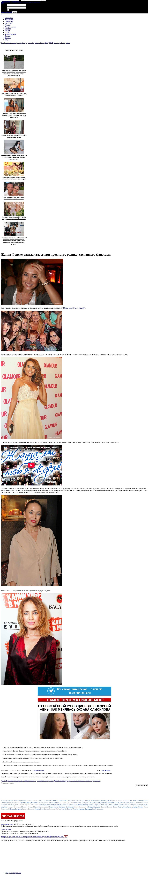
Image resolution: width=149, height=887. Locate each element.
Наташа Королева (93, 807)
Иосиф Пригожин (46, 804)
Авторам (4, 837)
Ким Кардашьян (80, 804)
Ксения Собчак (118, 805)
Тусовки (8, 29)
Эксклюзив (9, 18)
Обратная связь (6, 829)
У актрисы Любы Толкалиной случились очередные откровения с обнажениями (14, 218)
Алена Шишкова (32, 800)
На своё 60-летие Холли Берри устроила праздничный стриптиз (14, 136)
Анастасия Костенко (75, 800)
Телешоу (8, 36)
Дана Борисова (100, 802)
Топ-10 (7, 30)
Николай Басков (106, 807)
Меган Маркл (53, 807)
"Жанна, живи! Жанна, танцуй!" (74, 308)
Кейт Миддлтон (68, 804)
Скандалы (8, 23)
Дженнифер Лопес (112, 802)
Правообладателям (14, 837)
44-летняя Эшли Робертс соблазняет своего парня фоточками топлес (14, 198)
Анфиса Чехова (14, 802)
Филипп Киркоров (85, 809)
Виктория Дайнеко (67, 802)
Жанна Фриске (38, 770)
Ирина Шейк (57, 804)
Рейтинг (8, 38)
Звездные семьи (10, 27)
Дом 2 (16, 805)
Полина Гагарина (16, 809)
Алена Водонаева (20, 800)
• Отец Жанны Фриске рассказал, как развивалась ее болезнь (20, 762)
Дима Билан (130, 802)
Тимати (75, 809)
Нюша (115, 807)
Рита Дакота (44, 809)
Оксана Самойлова (124, 807)
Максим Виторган (14, 807)
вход (2, 3)
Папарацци (9, 21)
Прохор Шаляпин (28, 809)
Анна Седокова (138, 800)
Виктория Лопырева (81, 802)
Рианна (37, 809)
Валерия (34, 802)
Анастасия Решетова (90, 800)
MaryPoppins (106, 770)
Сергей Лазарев (66, 809)
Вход (6, 40)
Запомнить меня (14, 10)
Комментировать (141, 785)
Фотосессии (9, 19)
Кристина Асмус (92, 804)
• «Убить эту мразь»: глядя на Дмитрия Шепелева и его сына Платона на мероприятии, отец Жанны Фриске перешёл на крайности (42, 747)
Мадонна (4, 807)
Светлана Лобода (55, 809)
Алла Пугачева (44, 800)
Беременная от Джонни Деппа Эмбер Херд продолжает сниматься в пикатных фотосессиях (68, 781)
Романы (7, 25)
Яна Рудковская (97, 809)
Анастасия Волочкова (58, 800)
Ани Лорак (128, 800)
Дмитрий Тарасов (141, 802)
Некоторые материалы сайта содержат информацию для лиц (44, 837)
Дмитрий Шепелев (7, 804)
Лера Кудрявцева (142, 804)
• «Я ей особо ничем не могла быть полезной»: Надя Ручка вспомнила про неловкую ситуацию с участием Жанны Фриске (39, 754)
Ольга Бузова (137, 807)
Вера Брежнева (43, 802)
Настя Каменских (80, 807)
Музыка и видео (10, 34)
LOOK (7, 32)
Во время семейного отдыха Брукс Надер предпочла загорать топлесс (13, 94)
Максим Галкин (27, 807)
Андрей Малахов (118, 800)
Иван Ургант (35, 804)
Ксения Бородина (105, 805)
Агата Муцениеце (7, 800)
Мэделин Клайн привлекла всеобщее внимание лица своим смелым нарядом (14, 178)
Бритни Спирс (25, 802)
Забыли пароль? (6, 12)
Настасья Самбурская (66, 807)
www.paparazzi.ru (7, 824)
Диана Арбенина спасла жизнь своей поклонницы (18, 781)
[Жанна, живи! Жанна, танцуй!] (31, 351)
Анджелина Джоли (105, 800)
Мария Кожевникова (40, 807)
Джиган (122, 802)
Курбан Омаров (130, 804)
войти (15, 12)
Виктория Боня (54, 802)
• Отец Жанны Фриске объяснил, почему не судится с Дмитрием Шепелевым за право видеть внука (32, 758)
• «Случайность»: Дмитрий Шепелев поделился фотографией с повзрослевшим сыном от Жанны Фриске (34, 751)
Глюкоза (92, 802)
